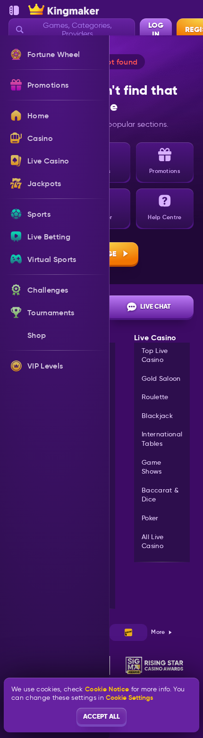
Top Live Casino (155, 355)
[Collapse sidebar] (14, 10)
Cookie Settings (129, 697)
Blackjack (157, 415)
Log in (155, 29)
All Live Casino (153, 541)
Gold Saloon (161, 378)
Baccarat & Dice (160, 495)
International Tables (162, 439)
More (158, 631)
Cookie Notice (107, 689)
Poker (150, 518)
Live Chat (155, 306)
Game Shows (152, 467)
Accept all (101, 716)
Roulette (155, 397)
